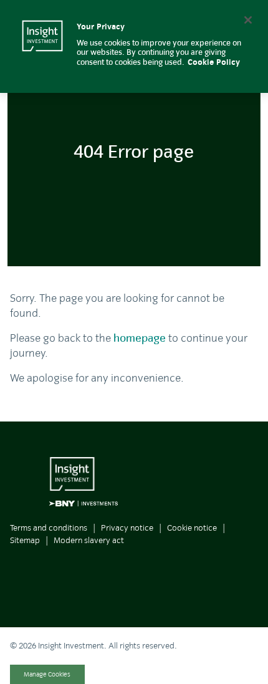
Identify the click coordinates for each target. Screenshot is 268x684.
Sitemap (25, 540)
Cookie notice (192, 528)
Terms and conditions (48, 528)
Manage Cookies (47, 674)
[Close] (248, 20)
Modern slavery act (89, 540)
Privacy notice (127, 528)
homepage (139, 338)
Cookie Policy (214, 62)
